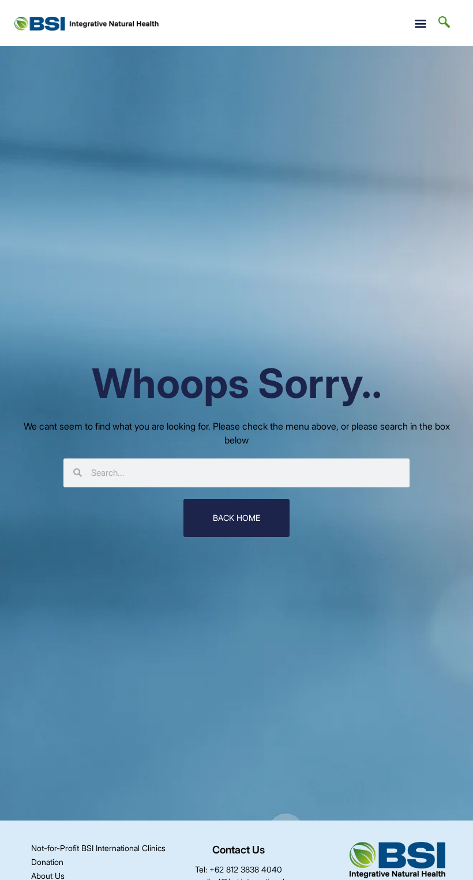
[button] (420, 23)
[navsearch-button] (444, 23)
